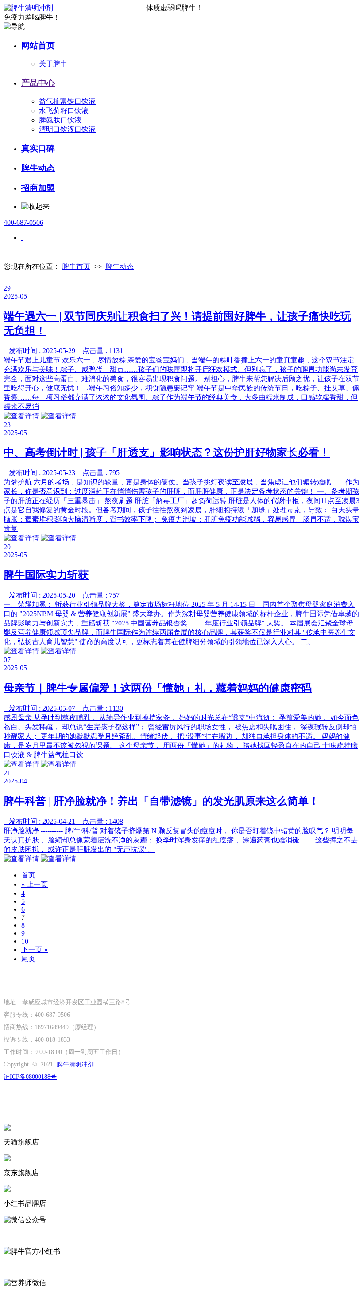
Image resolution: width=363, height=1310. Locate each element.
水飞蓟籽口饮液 (64, 110)
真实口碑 (38, 148)
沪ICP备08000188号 (30, 1077)
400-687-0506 (23, 222)
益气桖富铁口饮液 (67, 101)
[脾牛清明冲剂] (75, 8)
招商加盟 (38, 188)
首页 (28, 875)
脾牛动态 (38, 168)
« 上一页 (34, 884)
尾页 (28, 959)
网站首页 (38, 45)
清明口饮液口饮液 (67, 129)
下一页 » (34, 949)
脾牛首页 (76, 266)
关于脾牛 (53, 63)
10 (24, 941)
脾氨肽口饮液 (60, 120)
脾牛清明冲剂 (75, 1064)
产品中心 (38, 82)
